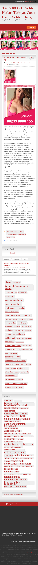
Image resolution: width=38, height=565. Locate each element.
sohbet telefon (26, 345)
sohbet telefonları (12, 350)
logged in (12, 253)
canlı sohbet (9, 296)
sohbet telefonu (11, 237)
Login (31, 1)
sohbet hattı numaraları (24, 338)
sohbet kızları (9, 342)
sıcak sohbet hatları (11, 353)
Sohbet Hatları (16, 62)
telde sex (28, 364)
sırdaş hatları (9, 364)
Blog (17, 504)
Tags (24, 259)
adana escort (7, 510)
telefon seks (25, 372)
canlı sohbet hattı (13, 304)
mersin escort (18, 524)
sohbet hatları (22, 234)
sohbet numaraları (13, 345)
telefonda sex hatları (12, 372)
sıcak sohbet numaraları (15, 361)
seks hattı (17, 326)
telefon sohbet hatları (14, 380)
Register (27, 1)
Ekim (11, 53)
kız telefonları (22, 323)
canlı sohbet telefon (12, 234)
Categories (10, 504)
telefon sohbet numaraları (16, 383)
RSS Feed (35, 1)
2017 (7, 53)
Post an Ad (31, 27)
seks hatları (8, 326)
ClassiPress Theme (16, 541)
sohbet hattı (10, 338)
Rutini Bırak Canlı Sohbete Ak (15, 58)
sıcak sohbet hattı (13, 357)
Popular (6, 259)
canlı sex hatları (11, 293)
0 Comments (22, 267)
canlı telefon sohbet (11, 319)
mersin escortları (8, 524)
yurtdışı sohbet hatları (14, 387)
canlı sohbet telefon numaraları (18, 315)
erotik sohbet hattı (26, 319)
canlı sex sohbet (22, 292)
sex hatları (9, 330)
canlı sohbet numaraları (15, 308)
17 (14, 53)
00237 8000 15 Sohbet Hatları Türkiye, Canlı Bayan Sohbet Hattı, (19, 12)
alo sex (8, 282)
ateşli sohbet (16, 282)
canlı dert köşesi (23, 519)
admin (7, 62)
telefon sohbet (11, 376)
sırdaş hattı (19, 364)
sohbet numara (20, 342)
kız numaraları (10, 323)
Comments (16, 259)
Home (3, 53)
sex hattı (17, 330)
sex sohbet (8, 334)
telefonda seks (10, 368)
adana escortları (17, 510)
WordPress (33, 541)
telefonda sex (23, 368)
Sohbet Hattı (24, 62)
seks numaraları (26, 326)
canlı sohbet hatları (14, 300)
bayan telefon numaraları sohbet (15, 231)
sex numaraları (26, 330)
